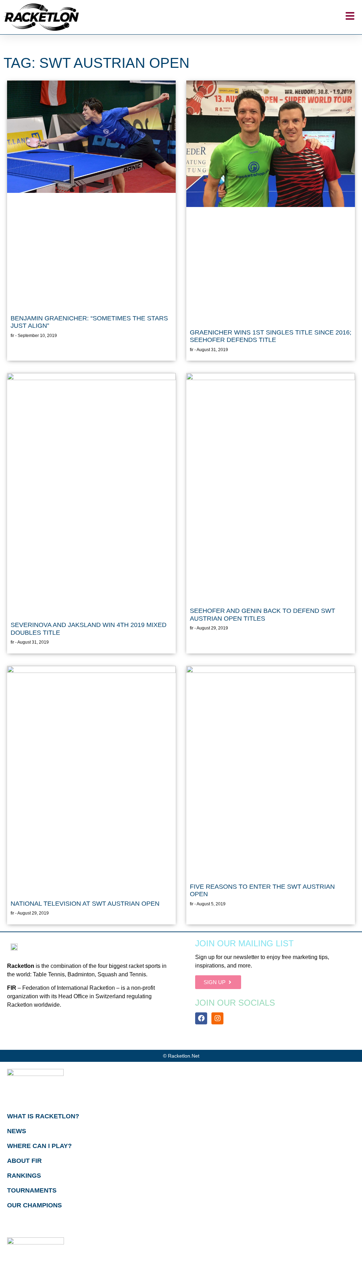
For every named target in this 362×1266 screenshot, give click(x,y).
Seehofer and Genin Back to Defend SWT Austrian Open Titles (262, 614)
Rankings (24, 1175)
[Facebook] (201, 1018)
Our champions (34, 1205)
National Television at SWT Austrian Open (85, 903)
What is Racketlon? (43, 1116)
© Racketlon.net (181, 1056)
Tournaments (32, 1190)
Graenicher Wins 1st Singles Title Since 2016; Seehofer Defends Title (270, 336)
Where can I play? (39, 1145)
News (16, 1131)
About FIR (24, 1160)
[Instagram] (217, 1018)
